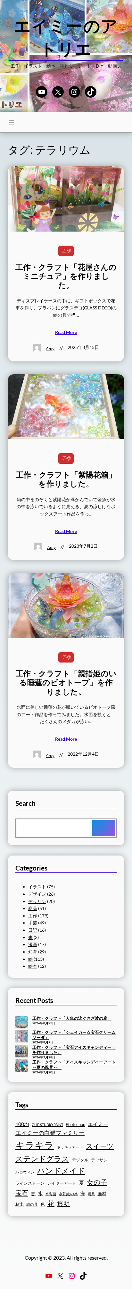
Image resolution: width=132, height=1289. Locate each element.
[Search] (103, 828)
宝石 (21, 1192)
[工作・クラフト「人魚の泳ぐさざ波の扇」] (21, 1023)
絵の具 (32, 1204)
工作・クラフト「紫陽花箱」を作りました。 (66, 479)
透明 (63, 1203)
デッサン (37, 901)
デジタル (80, 1159)
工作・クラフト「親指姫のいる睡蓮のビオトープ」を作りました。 (66, 682)
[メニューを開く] (11, 122)
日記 (32, 930)
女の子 (97, 1182)
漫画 (32, 944)
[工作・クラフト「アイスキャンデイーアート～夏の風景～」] (21, 1066)
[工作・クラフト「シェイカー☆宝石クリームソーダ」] (21, 1037)
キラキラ (34, 1145)
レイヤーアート (61, 1183)
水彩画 (50, 1194)
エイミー (98, 1124)
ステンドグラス (42, 1158)
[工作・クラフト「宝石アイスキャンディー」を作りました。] (21, 1052)
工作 (66, 250)
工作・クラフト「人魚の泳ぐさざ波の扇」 (71, 1018)
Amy (50, 348)
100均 (22, 1124)
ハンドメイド (61, 1170)
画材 (101, 1193)
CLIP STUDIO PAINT (47, 1124)
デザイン (37, 894)
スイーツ (100, 1146)
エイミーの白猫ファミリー (50, 1132)
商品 (32, 908)
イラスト (37, 886)
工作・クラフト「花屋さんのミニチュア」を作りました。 (66, 276)
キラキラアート (69, 1147)
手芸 (32, 922)
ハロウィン (25, 1172)
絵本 (32, 966)
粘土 (19, 1204)
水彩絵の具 (68, 1194)
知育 (32, 951)
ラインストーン (30, 1183)
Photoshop (75, 1124)
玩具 (91, 1194)
